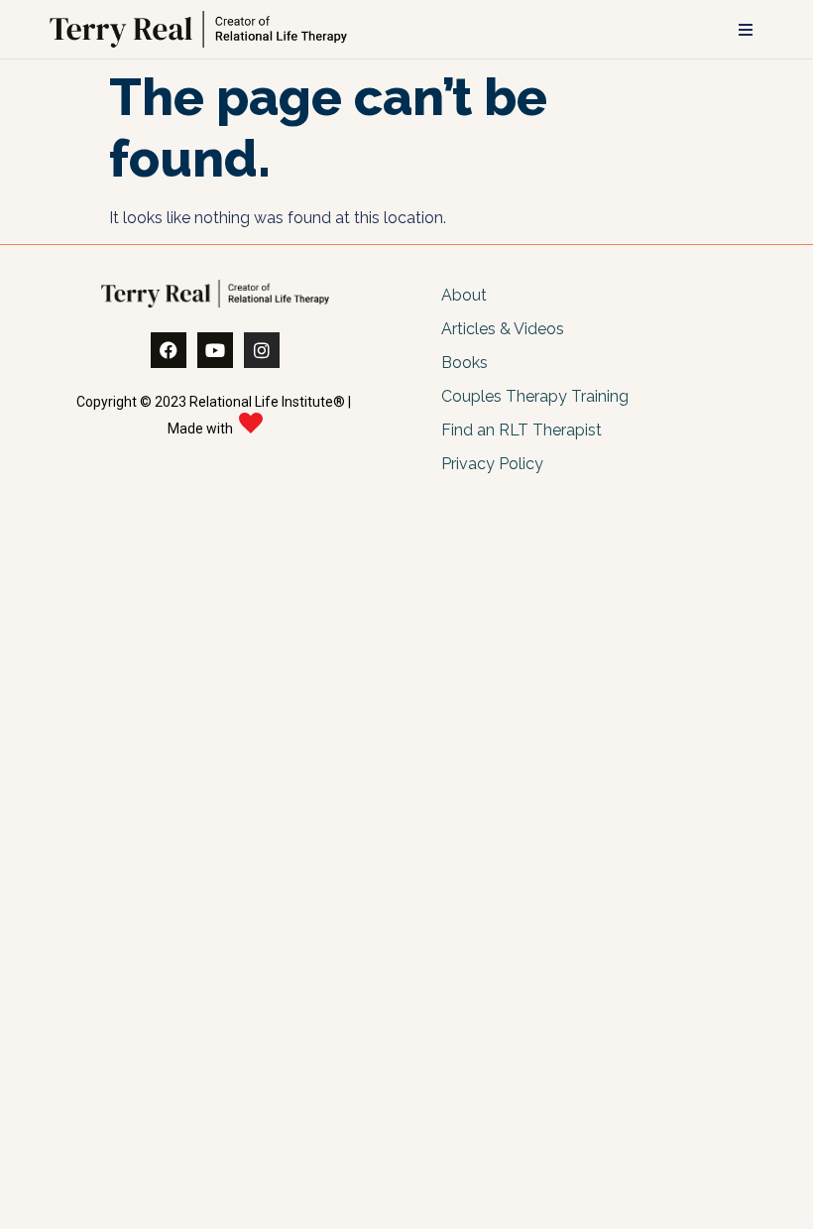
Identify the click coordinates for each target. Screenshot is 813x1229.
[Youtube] (215, 350)
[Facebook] (168, 350)
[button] (745, 30)
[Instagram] (262, 350)
